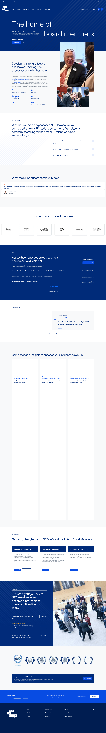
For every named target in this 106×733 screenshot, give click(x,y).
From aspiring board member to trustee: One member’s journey (80, 381)
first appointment (22, 78)
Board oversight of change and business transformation (73, 323)
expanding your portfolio (23, 79)
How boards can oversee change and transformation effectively (23, 381)
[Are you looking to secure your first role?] (93, 141)
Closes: (83, 270)
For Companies (47, 9)
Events (18, 9)
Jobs (33, 9)
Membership (26, 9)
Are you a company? (61, 155)
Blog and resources (68, 716)
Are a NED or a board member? (65, 149)
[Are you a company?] (93, 155)
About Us (39, 9)
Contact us (47, 716)
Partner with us (67, 712)
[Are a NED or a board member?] (93, 149)
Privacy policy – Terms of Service (14, 727)
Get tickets (60, 328)
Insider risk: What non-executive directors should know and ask (53, 381)
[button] (99, 9)
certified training (17, 82)
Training (12, 9)
